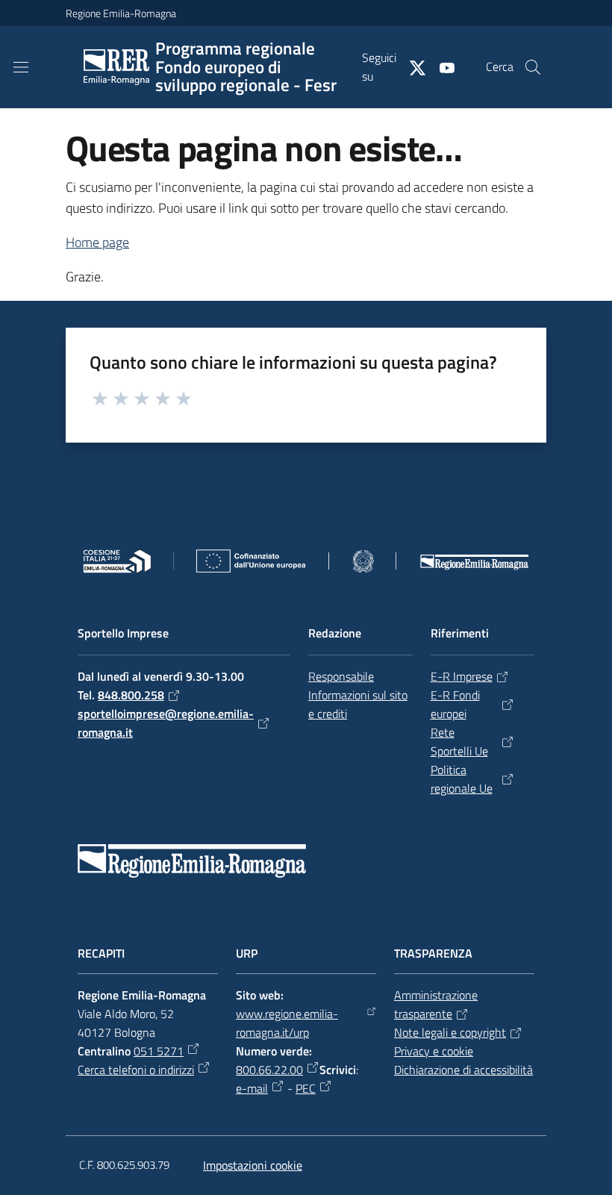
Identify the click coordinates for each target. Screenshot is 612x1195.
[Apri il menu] (21, 67)
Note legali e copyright (450, 1032)
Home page (97, 242)
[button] (532, 67)
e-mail (252, 1088)
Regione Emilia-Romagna (121, 13)
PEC (306, 1088)
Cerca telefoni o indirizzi (136, 1070)
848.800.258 (131, 695)
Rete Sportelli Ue (459, 741)
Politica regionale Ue (462, 779)
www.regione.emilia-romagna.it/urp (287, 1023)
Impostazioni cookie (252, 1165)
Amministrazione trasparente (436, 1004)
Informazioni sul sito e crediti (358, 704)
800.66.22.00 (269, 1070)
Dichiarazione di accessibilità (463, 1070)
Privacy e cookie (433, 1051)
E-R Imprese (462, 676)
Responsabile (341, 676)
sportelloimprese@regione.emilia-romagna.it (166, 723)
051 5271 (159, 1051)
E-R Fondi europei (455, 704)
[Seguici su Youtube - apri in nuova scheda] (441, 66)
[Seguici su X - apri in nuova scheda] (411, 66)
